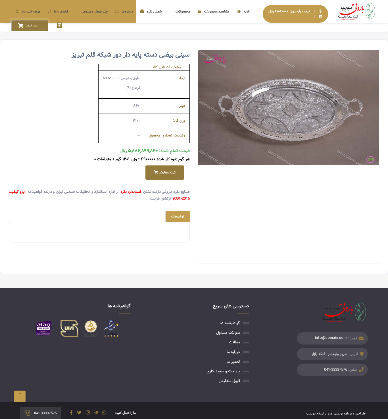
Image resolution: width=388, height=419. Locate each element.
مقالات (234, 342)
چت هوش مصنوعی (95, 11)
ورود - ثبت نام (31, 11)
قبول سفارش (229, 381)
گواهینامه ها (230, 323)
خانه (247, 11)
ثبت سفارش (167, 172)
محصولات (183, 11)
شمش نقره (154, 11)
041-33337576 (335, 370)
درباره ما (127, 11)
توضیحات (177, 216)
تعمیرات (233, 361)
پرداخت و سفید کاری (223, 371)
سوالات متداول (228, 332)
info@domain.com (331, 337)
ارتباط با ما (61, 11)
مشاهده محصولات (217, 11)
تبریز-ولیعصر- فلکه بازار (329, 354)
